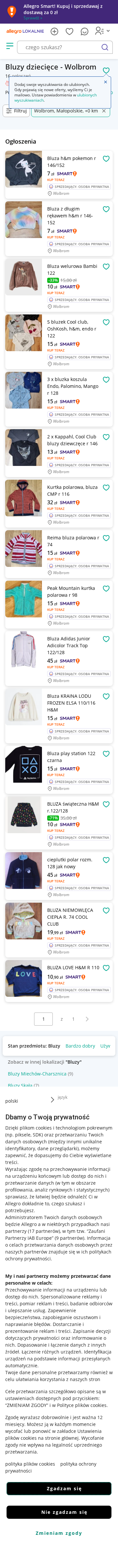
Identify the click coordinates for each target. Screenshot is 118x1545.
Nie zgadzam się (64, 1512)
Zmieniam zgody (59, 1533)
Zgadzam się (64, 1488)
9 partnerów (69, 1238)
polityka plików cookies (30, 1464)
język (63, 1097)
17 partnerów (44, 1231)
